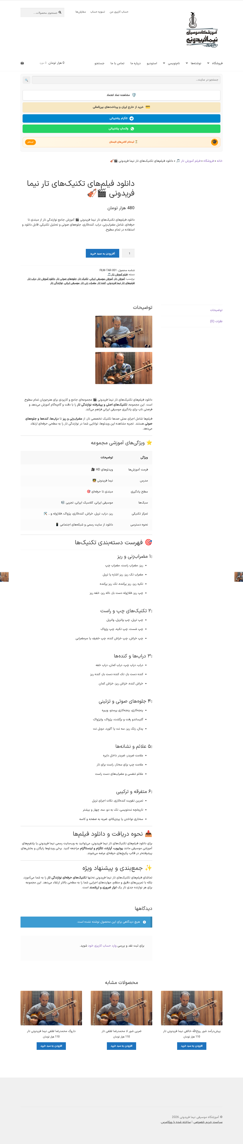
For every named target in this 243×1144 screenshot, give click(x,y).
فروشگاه (217, 63)
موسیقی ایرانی (72, 283)
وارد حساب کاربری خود (102, 946)
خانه (219, 161)
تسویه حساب (97, 12)
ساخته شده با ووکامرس (176, 1122)
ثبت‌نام (30, 142)
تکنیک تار (83, 279)
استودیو (152, 63)
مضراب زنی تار (88, 283)
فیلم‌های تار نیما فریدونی (121, 283)
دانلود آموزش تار (46, 279)
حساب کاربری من (119, 12)
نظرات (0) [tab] (216, 321)
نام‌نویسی (174, 63)
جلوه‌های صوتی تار (66, 279)
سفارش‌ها (81, 12)
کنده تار (102, 283)
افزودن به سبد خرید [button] (192, 1046)
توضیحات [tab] (216, 310)
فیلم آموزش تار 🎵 (188, 161)
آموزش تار (119, 279)
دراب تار (32, 279)
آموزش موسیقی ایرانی (101, 279)
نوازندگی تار (56, 283)
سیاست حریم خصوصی (207, 1122)
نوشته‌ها (196, 63)
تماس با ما (117, 63)
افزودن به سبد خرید (102, 253)
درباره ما (135, 63)
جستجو (99, 63)
